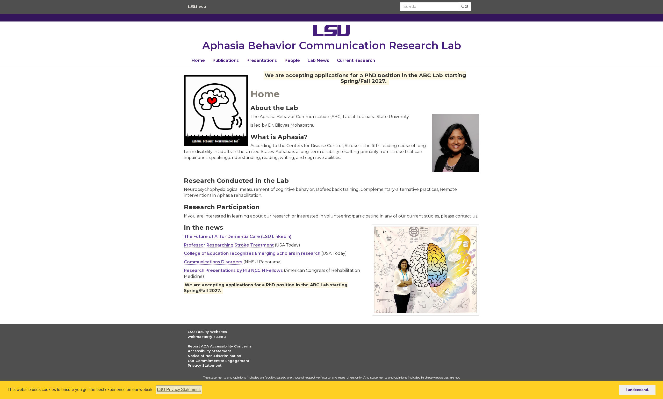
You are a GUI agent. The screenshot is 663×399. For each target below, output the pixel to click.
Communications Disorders (213, 261)
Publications (226, 60)
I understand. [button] (637, 390)
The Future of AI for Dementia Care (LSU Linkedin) (237, 236)
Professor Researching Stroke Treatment (229, 245)
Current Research (356, 60)
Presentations (262, 60)
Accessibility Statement (209, 351)
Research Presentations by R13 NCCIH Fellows (233, 270)
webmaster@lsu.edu (207, 337)
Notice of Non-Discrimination (214, 356)
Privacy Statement (204, 365)
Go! (464, 6)
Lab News (318, 60)
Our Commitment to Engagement (218, 361)
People (292, 60)
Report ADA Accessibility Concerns (220, 346)
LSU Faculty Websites (207, 332)
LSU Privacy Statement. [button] (179, 389)
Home (198, 60)
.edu (201, 6)
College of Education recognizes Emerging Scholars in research (252, 253)
